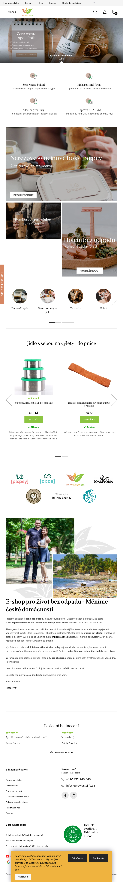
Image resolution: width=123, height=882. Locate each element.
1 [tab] (52, 322)
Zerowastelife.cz (65, 795)
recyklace (11, 640)
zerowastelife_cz (73, 795)
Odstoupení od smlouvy (17, 802)
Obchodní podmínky (71, 2)
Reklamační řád (13, 807)
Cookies (9, 813)
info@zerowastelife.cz (80, 785)
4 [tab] (71, 322)
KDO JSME (11, 688)
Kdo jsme (29, 2)
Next (114, 300)
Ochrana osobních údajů (17, 796)
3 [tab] (65, 322)
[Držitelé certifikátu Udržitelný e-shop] (73, 834)
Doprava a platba (11, 2)
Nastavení (23, 876)
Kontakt (52, 2)
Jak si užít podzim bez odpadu (20, 840)
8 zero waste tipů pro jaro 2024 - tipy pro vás (27, 846)
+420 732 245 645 (78, 779)
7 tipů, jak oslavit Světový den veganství (24, 835)
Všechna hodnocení (62, 752)
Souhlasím (98, 858)
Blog (41, 2)
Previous (9, 400)
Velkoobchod (12, 785)
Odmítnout (77, 858)
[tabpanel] (20, 301)
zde (17, 869)
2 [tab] (58, 322)
